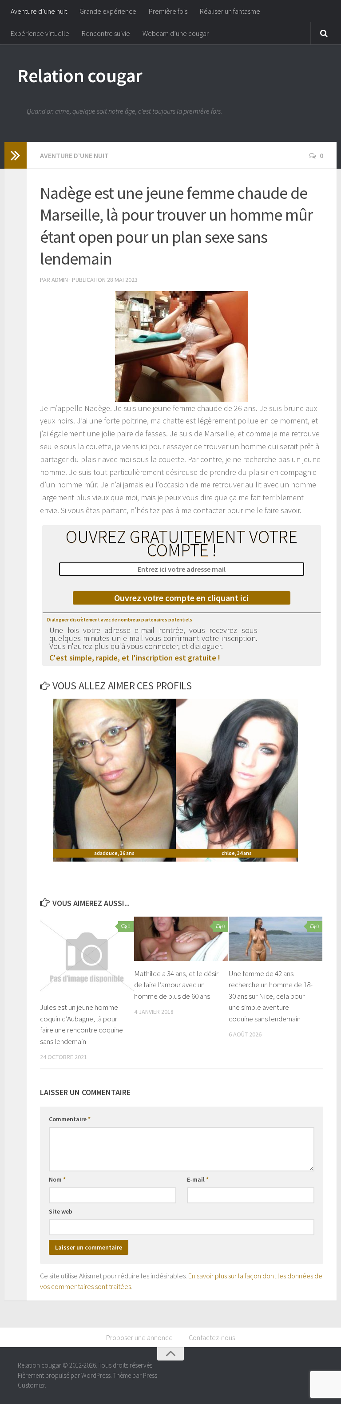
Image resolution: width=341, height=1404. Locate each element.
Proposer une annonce (139, 1337)
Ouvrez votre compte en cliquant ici (181, 597)
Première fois (168, 11)
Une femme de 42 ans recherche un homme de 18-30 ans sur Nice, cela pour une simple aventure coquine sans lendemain (271, 996)
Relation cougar (80, 75)
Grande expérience (107, 11)
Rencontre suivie (106, 33)
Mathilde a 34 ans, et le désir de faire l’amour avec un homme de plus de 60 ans (176, 985)
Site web (60, 1211)
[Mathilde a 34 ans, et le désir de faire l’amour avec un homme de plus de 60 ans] (181, 939)
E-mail (198, 1179)
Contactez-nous (212, 1337)
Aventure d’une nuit (39, 11)
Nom (57, 1179)
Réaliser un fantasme (230, 11)
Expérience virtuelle (40, 33)
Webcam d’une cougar (176, 33)
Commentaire (70, 1119)
